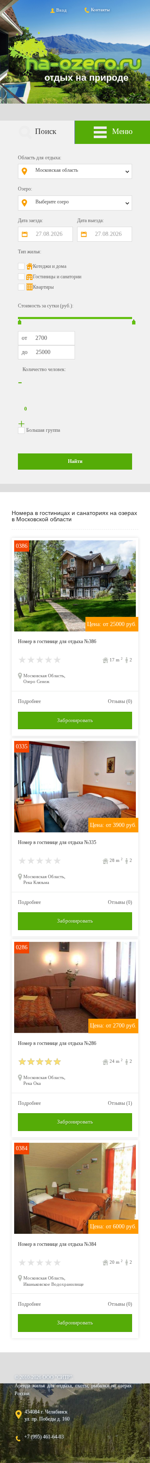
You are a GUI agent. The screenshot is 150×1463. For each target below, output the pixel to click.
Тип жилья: (29, 252)
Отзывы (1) (120, 1103)
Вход (61, 9)
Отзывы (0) (120, 701)
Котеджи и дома (49, 266)
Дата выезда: (90, 220)
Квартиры (43, 287)
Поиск (45, 131)
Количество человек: (44, 369)
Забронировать (75, 720)
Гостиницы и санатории (57, 277)
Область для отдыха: (39, 158)
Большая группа (43, 430)
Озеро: (25, 189)
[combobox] (81, 171)
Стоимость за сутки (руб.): (45, 306)
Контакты (100, 9)
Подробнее (29, 701)
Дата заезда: (30, 220)
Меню (122, 131)
